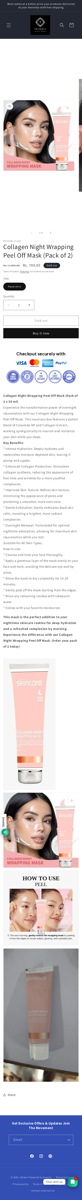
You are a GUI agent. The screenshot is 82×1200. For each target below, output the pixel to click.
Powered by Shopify (40, 1177)
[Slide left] (31, 233)
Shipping (24, 271)
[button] (9, 25)
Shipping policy (64, 1184)
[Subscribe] (68, 1140)
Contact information (43, 1190)
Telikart (24, 1177)
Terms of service (42, 1184)
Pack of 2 (17, 287)
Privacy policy (21, 1184)
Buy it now (41, 333)
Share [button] (12, 1095)
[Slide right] (51, 233)
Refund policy (63, 1177)
